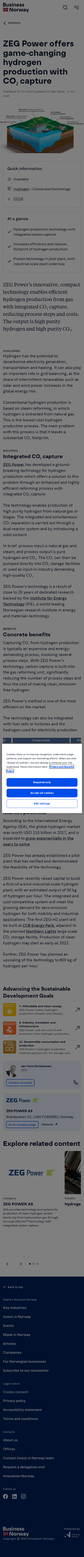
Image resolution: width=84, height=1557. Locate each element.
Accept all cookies (42, 792)
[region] (42, 778)
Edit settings (42, 803)
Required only (42, 782)
